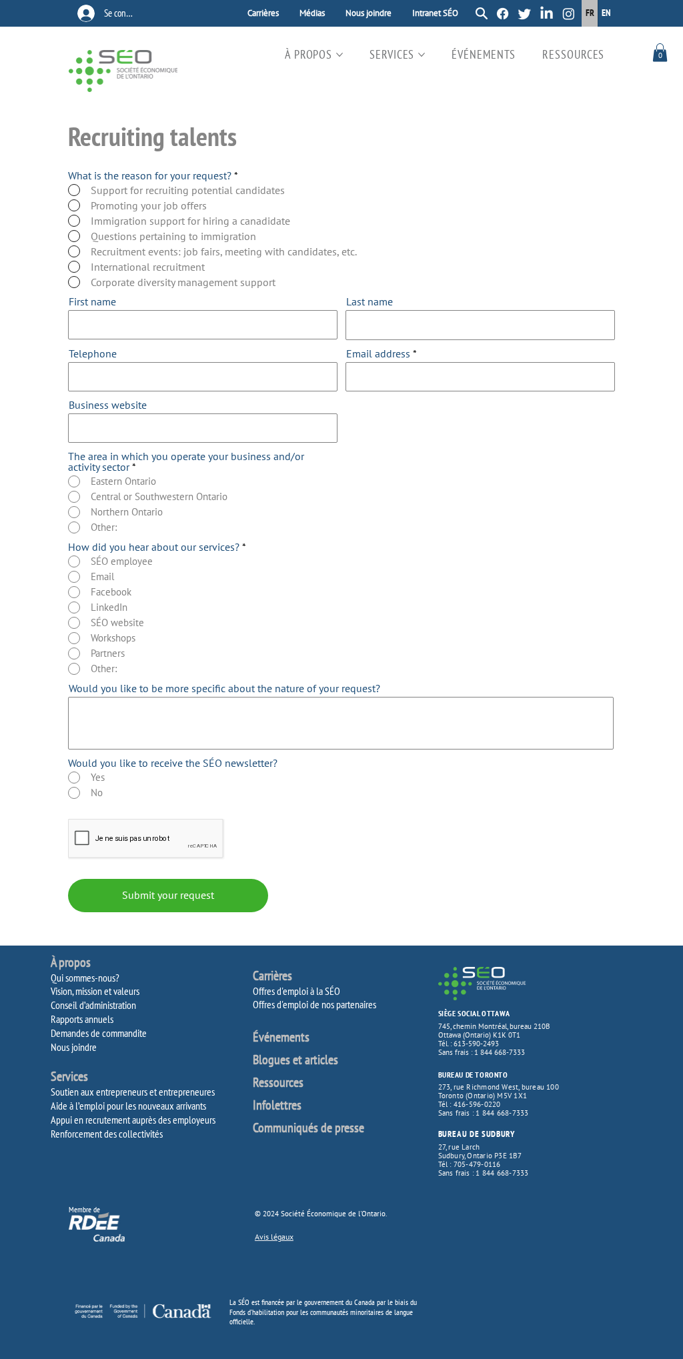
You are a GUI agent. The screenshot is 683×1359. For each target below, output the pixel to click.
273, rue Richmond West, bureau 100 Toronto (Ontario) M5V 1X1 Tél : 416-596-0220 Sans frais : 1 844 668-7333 (498, 1100)
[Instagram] (568, 13)
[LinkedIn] (546, 13)
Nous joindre (74, 1047)
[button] (660, 52)
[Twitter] (524, 13)
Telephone (93, 353)
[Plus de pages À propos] (339, 54)
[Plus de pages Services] (421, 54)
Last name (369, 301)
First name (92, 301)
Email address (378, 353)
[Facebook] (502, 13)
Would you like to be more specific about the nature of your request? (224, 688)
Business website (108, 404)
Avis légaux (274, 1237)
